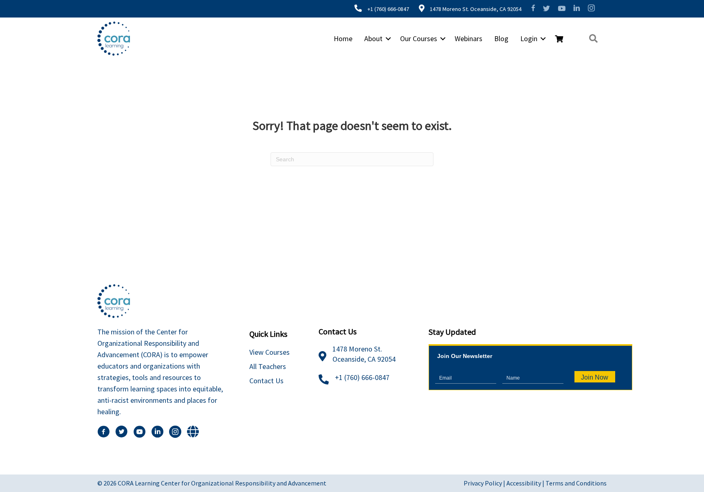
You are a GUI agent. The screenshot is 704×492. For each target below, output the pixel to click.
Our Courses (418, 38)
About (373, 38)
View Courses (269, 352)
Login (528, 38)
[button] (388, 38)
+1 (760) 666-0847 (388, 9)
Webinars (468, 38)
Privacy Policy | (485, 483)
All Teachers (267, 366)
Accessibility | (526, 483)
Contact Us (266, 380)
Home (343, 38)
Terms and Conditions (576, 483)
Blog (501, 38)
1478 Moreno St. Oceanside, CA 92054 (475, 9)
